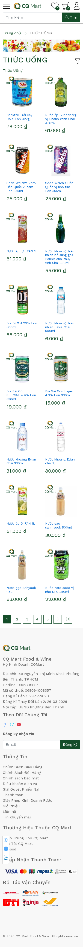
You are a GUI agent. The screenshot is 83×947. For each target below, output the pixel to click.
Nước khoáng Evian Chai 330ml (21, 461)
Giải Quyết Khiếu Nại (21, 789)
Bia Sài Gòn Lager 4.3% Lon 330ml (59, 393)
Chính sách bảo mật (21, 778)
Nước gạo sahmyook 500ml (58, 525)
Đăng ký (70, 744)
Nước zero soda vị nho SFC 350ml (59, 589)
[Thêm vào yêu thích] (14, 106)
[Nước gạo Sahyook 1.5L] (22, 565)
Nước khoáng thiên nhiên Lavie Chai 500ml (59, 327)
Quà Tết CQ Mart (18, 843)
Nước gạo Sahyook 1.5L (21, 589)
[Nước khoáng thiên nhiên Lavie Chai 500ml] (61, 300)
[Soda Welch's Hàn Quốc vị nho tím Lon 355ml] (61, 160)
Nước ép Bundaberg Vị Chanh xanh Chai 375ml (60, 119)
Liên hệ (9, 811)
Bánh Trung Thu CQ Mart (25, 838)
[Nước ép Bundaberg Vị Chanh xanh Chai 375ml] (61, 92)
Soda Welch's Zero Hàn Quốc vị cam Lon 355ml (21, 187)
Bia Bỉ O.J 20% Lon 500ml (21, 325)
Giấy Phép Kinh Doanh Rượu (28, 800)
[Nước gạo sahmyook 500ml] (61, 500)
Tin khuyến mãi (17, 817)
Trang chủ (12, 33)
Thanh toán (13, 795)
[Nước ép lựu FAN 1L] (22, 228)
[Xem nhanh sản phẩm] (22, 106)
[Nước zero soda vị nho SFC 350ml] (61, 565)
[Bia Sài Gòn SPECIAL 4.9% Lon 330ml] (22, 368)
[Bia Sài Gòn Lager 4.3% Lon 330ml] (61, 368)
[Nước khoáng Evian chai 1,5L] (61, 436)
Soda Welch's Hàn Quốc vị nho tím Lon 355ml (59, 187)
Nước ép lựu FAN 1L (21, 251)
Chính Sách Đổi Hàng (22, 772)
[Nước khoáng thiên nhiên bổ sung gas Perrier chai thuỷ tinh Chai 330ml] (61, 228)
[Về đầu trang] (70, 918)
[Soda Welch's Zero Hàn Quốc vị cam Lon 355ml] (22, 160)
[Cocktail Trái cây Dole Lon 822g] (22, 92)
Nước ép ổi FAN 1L (20, 523)
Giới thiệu (11, 806)
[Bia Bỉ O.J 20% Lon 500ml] (22, 300)
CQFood (9, 849)
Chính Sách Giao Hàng (22, 767)
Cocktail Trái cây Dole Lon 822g (19, 117)
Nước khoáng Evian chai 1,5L (60, 461)
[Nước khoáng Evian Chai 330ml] (22, 436)
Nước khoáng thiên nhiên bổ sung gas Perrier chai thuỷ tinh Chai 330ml (59, 257)
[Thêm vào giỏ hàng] (30, 106)
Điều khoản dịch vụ (20, 784)
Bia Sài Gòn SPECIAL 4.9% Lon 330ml (21, 395)
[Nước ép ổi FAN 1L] (22, 500)
